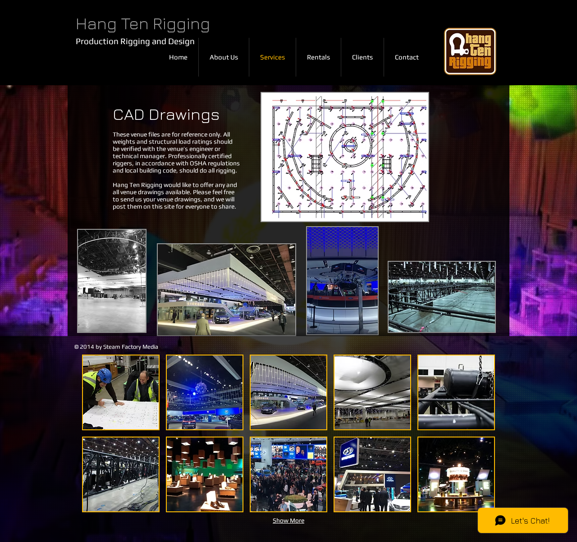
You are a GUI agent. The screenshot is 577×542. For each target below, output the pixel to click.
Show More (288, 520)
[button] (121, 392)
